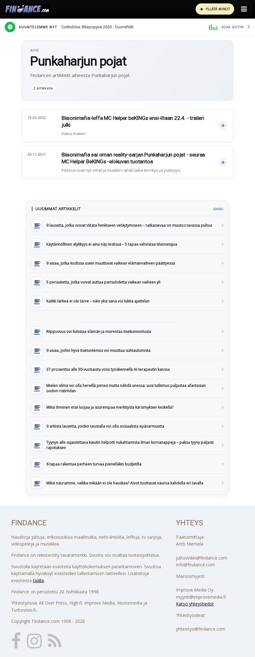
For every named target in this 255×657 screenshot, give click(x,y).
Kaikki (218, 209)
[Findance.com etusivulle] (27, 9)
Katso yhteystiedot (195, 604)
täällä (38, 580)
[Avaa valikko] (244, 9)
